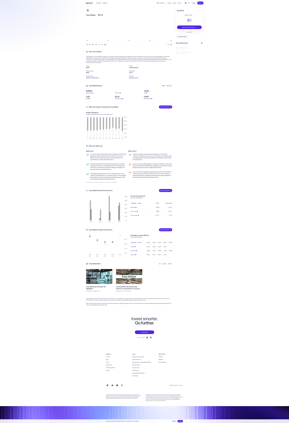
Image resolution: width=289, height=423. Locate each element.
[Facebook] (107, 385)
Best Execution (136, 365)
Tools (107, 362)
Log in (193, 3)
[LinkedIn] (117, 385)
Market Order (188, 15)
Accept (180, 421)
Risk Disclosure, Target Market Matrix (141, 362)
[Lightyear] (89, 3)
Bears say (131, 151)
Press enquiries (162, 362)
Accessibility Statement (138, 373)
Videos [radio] (170, 263)
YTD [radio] (96, 44)
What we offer (160, 3)
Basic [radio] (163, 85)
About (174, 3)
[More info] (201, 43)
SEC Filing (158, 167)
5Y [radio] (102, 44)
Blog (107, 359)
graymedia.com (133, 78)
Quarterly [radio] (133, 203)
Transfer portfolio (110, 367)
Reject (174, 421)
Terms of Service (136, 359)
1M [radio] (92, 44)
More (179, 3)
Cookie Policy (129, 421)
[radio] (168, 44)
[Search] (188, 3)
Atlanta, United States (92, 78)
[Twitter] (112, 385)
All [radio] (159, 263)
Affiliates (161, 359)
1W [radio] (90, 44)
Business (105, 3)
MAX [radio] (105, 44)
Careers (161, 356)
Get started (144, 332)
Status (108, 370)
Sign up (200, 3)
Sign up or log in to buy (188, 27)
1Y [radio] (99, 44)
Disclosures (135, 375)
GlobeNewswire (153, 177)
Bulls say (89, 151)
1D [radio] (87, 44)
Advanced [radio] (169, 85)
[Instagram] (121, 385)
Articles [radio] (164, 263)
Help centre (109, 365)
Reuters (110, 159)
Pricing (169, 3)
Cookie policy (135, 370)
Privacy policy (135, 367)
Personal (98, 3)
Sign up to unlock (164, 107)
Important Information (138, 356)
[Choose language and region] (185, 3)
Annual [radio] (139, 203)
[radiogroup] (96, 44)
